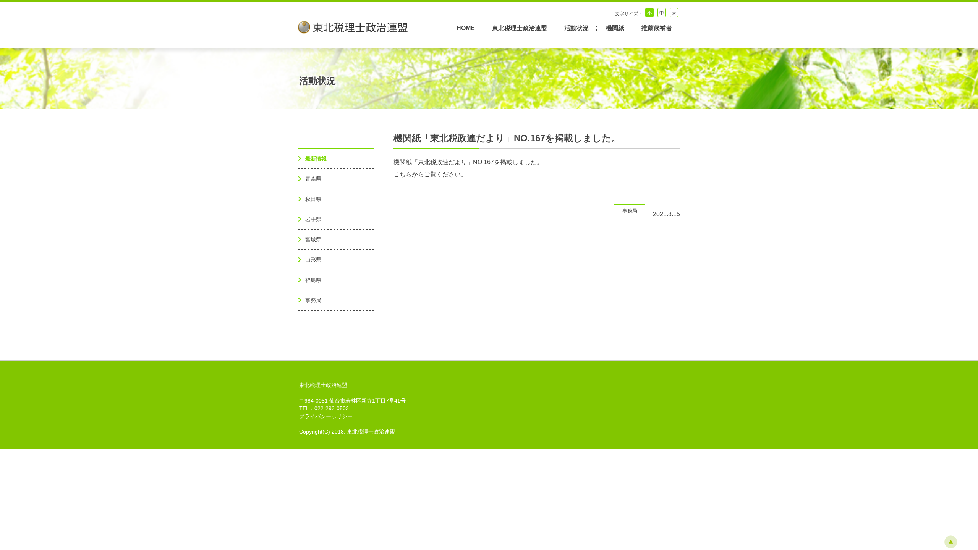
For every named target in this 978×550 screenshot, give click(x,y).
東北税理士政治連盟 (519, 28)
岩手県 (313, 219)
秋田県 (313, 199)
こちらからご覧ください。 (430, 174)
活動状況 (576, 28)
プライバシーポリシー (326, 416)
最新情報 (316, 158)
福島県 (313, 280)
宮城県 (313, 239)
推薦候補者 (656, 28)
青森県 (313, 179)
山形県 (313, 260)
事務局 (313, 300)
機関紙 (615, 28)
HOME (466, 28)
